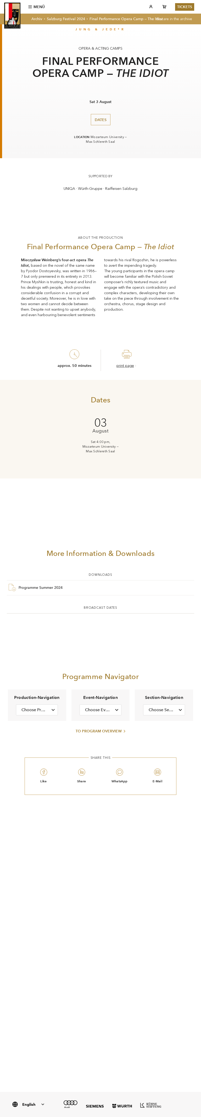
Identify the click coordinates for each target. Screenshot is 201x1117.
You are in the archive (174, 19)
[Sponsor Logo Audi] (70, 1104)
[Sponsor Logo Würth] (122, 1106)
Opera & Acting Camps (100, 48)
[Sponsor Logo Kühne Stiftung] (150, 1105)
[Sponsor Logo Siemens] (95, 1106)
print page (125, 365)
